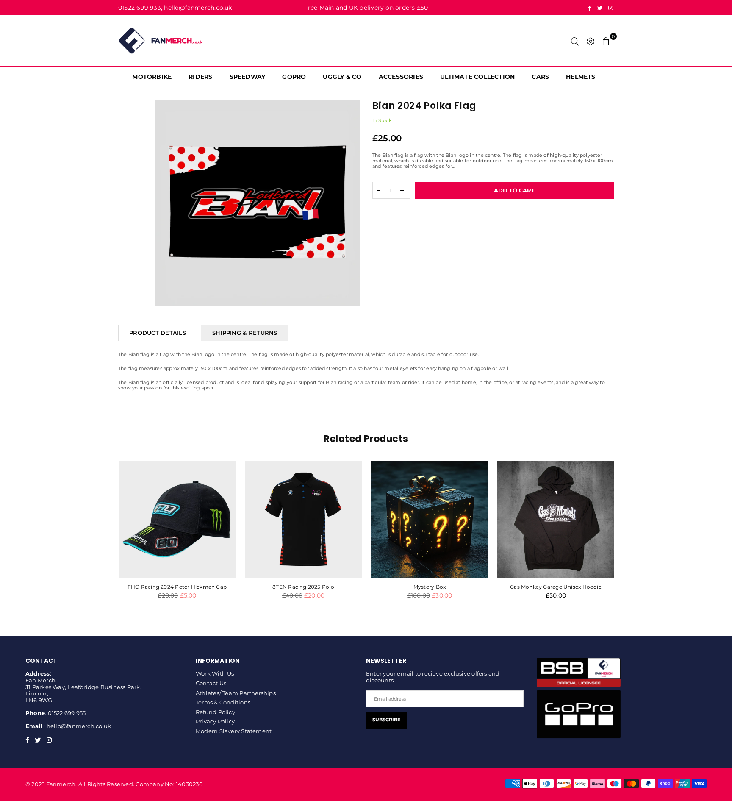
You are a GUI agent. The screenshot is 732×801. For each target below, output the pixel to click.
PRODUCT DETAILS (157, 332)
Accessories (401, 77)
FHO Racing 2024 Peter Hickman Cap (177, 587)
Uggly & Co (342, 77)
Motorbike (152, 77)
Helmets (581, 77)
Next (627, 537)
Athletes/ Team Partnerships (236, 693)
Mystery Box (429, 587)
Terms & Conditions (223, 702)
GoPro (294, 77)
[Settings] (591, 40)
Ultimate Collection (477, 77)
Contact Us (211, 683)
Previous (104, 537)
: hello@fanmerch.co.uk (76, 726)
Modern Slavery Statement (234, 731)
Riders (200, 77)
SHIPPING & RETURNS (244, 332)
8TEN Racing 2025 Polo (303, 587)
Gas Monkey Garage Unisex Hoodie (556, 587)
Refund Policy (215, 712)
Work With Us (215, 673)
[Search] (575, 40)
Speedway (248, 77)
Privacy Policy (215, 721)
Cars (540, 77)
